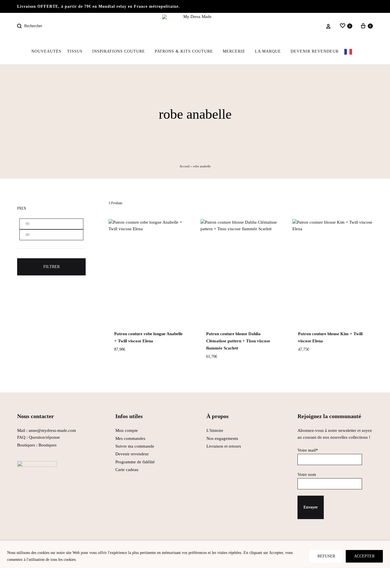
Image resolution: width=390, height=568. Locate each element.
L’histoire (215, 430)
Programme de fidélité (135, 462)
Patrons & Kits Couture (184, 51)
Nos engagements (222, 438)
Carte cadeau (126, 469)
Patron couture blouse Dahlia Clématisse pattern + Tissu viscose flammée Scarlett (238, 340)
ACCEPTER (364, 556)
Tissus (75, 51)
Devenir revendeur (315, 51)
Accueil (185, 166)
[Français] (351, 51)
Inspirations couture (118, 51)
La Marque (268, 51)
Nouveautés (46, 51)
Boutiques (48, 445)
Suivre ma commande (134, 446)
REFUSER (326, 556)
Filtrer (51, 267)
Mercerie (234, 51)
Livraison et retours (223, 446)
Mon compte (126, 430)
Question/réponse (44, 437)
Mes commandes (130, 438)
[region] (195, 554)
